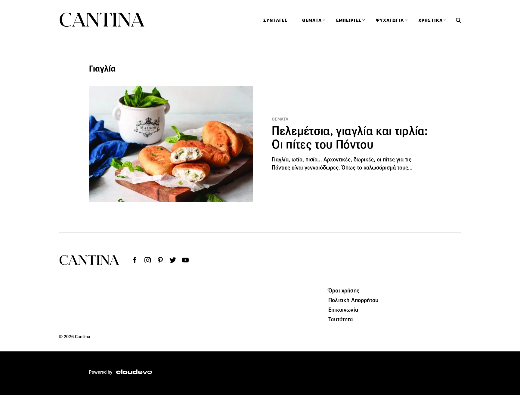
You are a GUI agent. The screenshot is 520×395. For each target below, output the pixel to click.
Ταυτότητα (340, 319)
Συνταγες (275, 20)
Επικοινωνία (343, 309)
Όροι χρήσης (343, 290)
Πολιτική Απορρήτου (353, 300)
